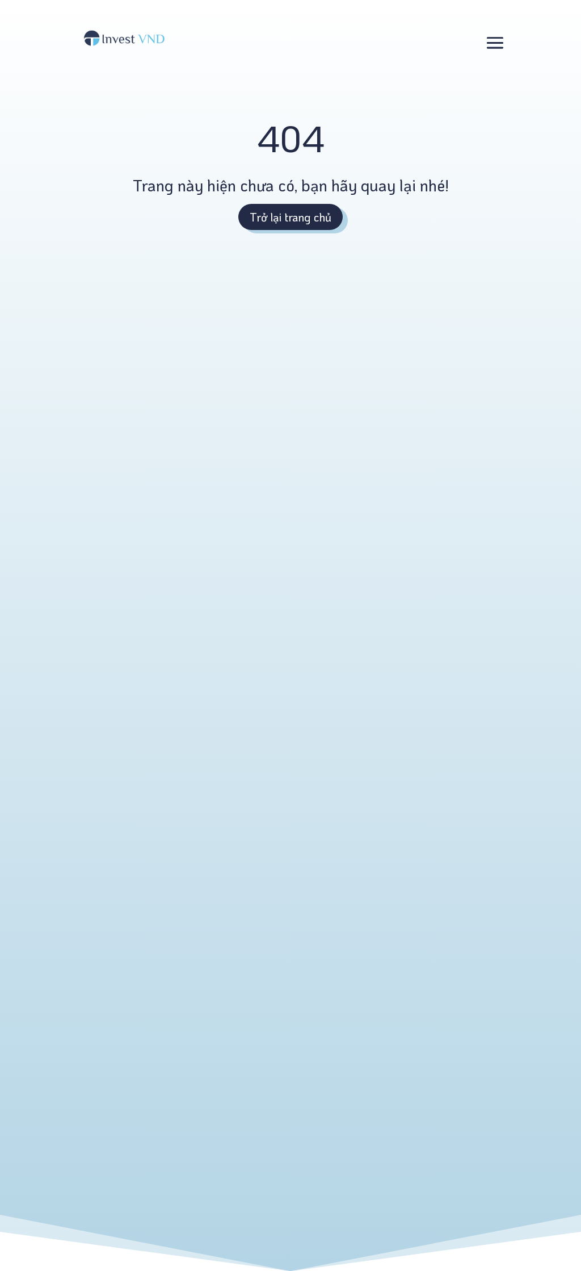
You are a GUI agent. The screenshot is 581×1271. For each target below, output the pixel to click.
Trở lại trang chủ (290, 217)
